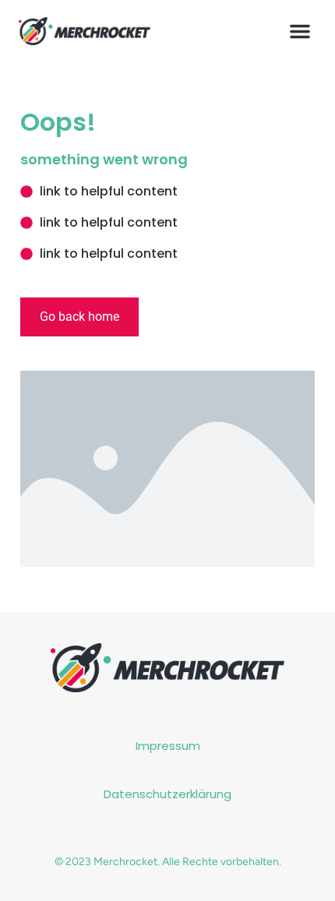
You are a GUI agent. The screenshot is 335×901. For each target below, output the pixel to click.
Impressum (168, 745)
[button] (300, 31)
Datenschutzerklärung (167, 794)
